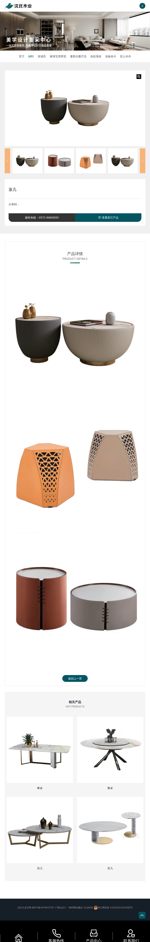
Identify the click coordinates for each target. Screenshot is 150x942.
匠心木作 (125, 56)
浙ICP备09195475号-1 (44, 907)
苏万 (21, 56)
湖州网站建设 (76, 907)
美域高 (42, 56)
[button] (7, 160)
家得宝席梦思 (58, 56)
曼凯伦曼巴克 (78, 56)
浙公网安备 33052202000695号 (115, 907)
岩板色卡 (110, 56)
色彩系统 (95, 56)
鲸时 (31, 56)
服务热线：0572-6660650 (42, 217)
